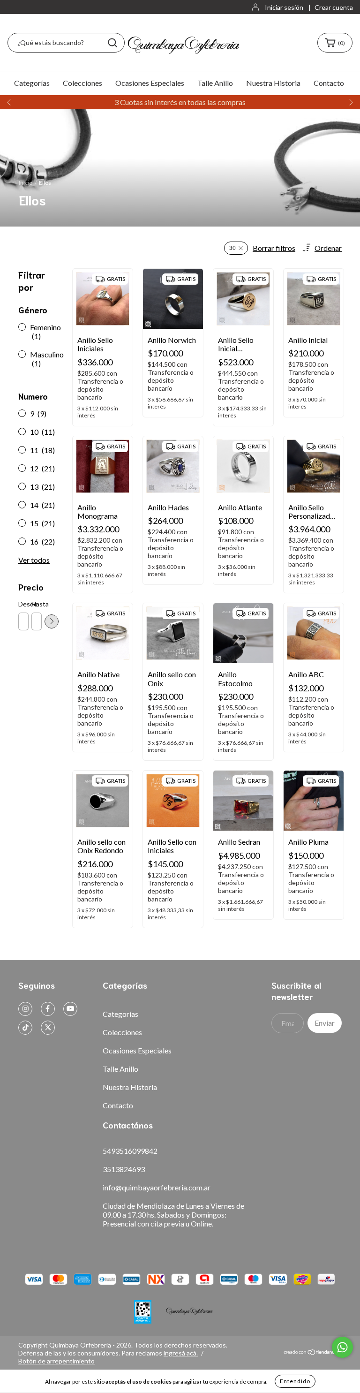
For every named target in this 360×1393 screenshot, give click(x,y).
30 (232, 248)
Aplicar (52, 621)
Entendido (295, 1381)
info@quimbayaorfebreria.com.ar (156, 1187)
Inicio (25, 182)
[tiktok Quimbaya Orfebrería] (25, 1028)
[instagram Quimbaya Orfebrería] (25, 1009)
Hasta (36, 604)
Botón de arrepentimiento (56, 1361)
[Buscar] (112, 42)
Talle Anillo (215, 82)
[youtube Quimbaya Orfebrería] (70, 1009)
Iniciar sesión (284, 7)
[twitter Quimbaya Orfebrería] (48, 1028)
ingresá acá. (181, 1353)
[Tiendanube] (312, 1353)
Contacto (329, 82)
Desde (23, 604)
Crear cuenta (334, 7)
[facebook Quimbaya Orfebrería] (48, 1009)
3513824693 (124, 1169)
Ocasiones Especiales (149, 82)
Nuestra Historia (273, 82)
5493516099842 (130, 1150)
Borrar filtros (274, 247)
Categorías (32, 82)
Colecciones (82, 82)
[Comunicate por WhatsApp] (342, 1347)
